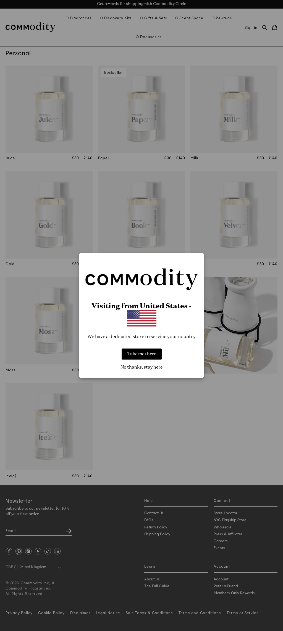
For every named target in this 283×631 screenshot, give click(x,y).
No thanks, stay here (141, 367)
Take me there (141, 354)
